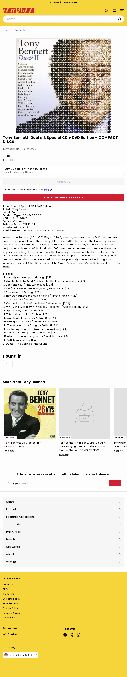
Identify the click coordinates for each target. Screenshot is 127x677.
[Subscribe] (115, 483)
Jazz (19, 363)
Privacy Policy (10, 608)
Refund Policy (10, 603)
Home (7, 30)
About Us (8, 584)
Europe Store (70, 2)
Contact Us (9, 594)
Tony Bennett (11, 149)
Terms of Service (12, 612)
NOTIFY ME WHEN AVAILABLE (63, 197)
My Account (9, 617)
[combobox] (63, 19)
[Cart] (114, 10)
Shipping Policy (11, 598)
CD (8, 363)
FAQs (5, 589)
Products (20, 30)
